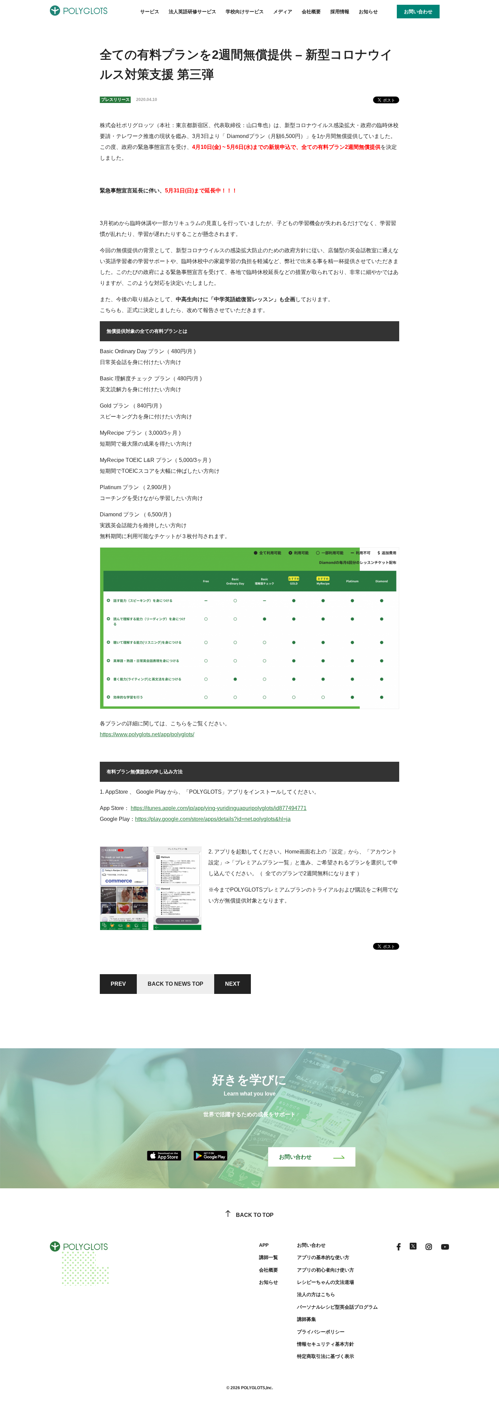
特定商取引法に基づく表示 (325, 1356)
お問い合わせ (295, 1157)
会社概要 (311, 11)
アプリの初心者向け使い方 (325, 1270)
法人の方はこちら (316, 1294)
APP (264, 1245)
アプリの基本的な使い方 (323, 1257)
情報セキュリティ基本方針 (325, 1344)
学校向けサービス (245, 11)
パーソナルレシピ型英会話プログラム (337, 1307)
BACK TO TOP (255, 1215)
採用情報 (339, 11)
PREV (118, 984)
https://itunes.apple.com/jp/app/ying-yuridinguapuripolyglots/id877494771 (219, 808)
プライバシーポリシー (321, 1331)
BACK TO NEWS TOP (175, 984)
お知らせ (368, 11)
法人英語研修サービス (192, 11)
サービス (149, 11)
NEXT (232, 984)
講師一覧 (268, 1257)
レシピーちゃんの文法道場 (325, 1282)
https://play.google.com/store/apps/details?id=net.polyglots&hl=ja (213, 819)
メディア (282, 11)
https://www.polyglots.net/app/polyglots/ (147, 734)
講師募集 (306, 1319)
